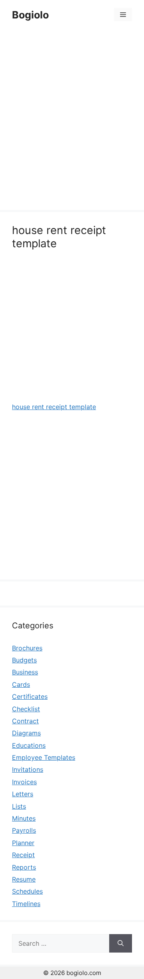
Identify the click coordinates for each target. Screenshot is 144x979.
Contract (25, 721)
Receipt (23, 855)
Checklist (26, 709)
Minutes (24, 818)
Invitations (27, 769)
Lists (19, 806)
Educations (29, 745)
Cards (21, 684)
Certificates (30, 696)
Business (25, 672)
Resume (24, 879)
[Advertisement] (72, 121)
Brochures (27, 648)
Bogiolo (30, 15)
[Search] (120, 943)
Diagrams (26, 733)
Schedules (27, 891)
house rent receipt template (54, 407)
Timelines (26, 904)
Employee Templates (43, 757)
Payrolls (24, 830)
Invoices (24, 782)
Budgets (24, 660)
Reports (24, 867)
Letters (22, 794)
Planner (23, 843)
